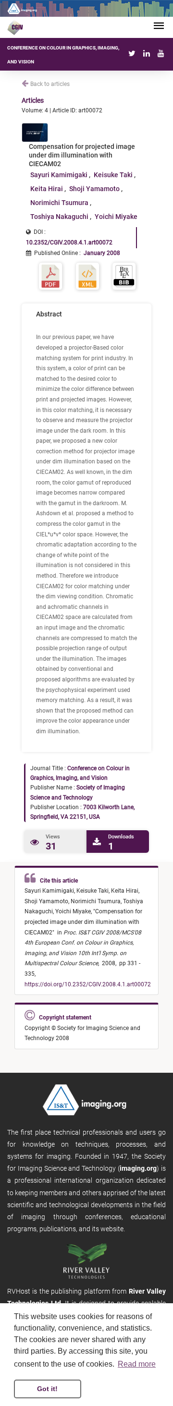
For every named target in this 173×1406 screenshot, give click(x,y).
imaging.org (138, 1168)
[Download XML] (87, 275)
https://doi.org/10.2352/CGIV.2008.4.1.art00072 (88, 984)
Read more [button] (137, 1364)
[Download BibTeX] (124, 275)
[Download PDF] (50, 275)
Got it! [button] (47, 1389)
